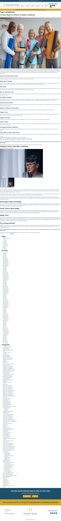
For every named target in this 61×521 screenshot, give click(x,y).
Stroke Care (5, 482)
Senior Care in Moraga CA (7, 444)
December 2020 (6, 330)
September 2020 (6, 333)
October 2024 (5, 277)
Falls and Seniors (6, 400)
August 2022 (5, 307)
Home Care (5, 413)
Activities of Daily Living (9, 462)
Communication (6, 373)
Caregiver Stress (6, 365)
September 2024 (6, 278)
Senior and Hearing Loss (7, 440)
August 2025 (5, 266)
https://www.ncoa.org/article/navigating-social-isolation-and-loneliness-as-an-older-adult (16, 139)
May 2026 (4, 255)
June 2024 (5, 282)
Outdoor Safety (6, 435)
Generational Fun (6, 405)
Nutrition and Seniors (7, 432)
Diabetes (4, 381)
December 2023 (6, 289)
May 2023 (4, 297)
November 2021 (6, 317)
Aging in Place (7, 463)
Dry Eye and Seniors (6, 382)
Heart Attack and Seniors (7, 411)
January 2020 (5, 343)
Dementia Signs (6, 378)
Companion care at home (4, 71)
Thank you (5, 248)
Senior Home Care (6, 460)
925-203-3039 (52, 4)
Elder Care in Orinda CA (7, 389)
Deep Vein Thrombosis (9, 455)
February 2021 (5, 328)
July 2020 (4, 336)
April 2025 (5, 270)
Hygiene (4, 425)
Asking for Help (6, 354)
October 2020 (5, 332)
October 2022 (5, 305)
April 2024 (5, 284)
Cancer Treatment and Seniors (8, 363)
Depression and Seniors (7, 380)
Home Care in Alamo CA (7, 415)
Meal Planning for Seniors (7, 429)
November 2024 (6, 276)
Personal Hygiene (8, 466)
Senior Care (5, 441)
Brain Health (7, 454)
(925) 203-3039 (2, 142)
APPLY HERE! (42, 9)
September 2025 (6, 265)
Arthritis (4, 353)
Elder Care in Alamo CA (7, 385)
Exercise (4, 397)
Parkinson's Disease (6, 436)
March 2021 (5, 327)
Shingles (6, 459)
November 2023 (6, 290)
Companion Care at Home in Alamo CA (26, 144)
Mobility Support (8, 471)
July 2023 (4, 294)
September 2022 (6, 306)
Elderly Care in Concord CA (7, 393)
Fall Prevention (5, 399)
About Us (22, 6)
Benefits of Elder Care (7, 357)
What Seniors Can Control (7, 485)
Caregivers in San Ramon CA (8, 370)
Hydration (5, 424)
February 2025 (5, 273)
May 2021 (4, 324)
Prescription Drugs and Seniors (8, 438)
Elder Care (5, 384)
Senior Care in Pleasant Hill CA (8, 446)
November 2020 (6, 331)
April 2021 (5, 325)
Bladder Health (7, 453)
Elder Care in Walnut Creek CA (8, 390)
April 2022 (5, 312)
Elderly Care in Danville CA (7, 394)
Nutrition (6, 408)
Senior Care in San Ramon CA (8, 447)
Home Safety (5, 422)
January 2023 (5, 301)
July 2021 (4, 322)
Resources (38, 5)
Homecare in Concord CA (7, 423)
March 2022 (5, 313)
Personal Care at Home (9, 464)
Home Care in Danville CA (7, 417)
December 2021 (6, 316)
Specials (4, 247)
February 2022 (5, 314)
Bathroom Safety (6, 355)
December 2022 (6, 302)
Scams (4, 439)
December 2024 (6, 275)
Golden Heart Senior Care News (8, 406)
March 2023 (5, 299)
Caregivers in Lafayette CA (7, 368)
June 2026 (5, 254)
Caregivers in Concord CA (7, 366)
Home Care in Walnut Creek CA (8, 420)
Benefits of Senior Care (7, 359)
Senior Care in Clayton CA (7, 443)
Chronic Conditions (6, 372)
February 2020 (5, 341)
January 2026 (5, 260)
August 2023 (5, 293)
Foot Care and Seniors (7, 404)
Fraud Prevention (8, 469)
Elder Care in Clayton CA (7, 386)
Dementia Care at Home (7, 376)
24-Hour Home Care (6, 346)
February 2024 (5, 286)
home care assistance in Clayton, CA (23, 229)
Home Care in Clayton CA (7, 416)
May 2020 (4, 338)
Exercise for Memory (6, 398)
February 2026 (5, 259)
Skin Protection (6, 477)
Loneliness (35, 144)
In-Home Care (5, 427)
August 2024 (5, 280)
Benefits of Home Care (7, 358)
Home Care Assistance (9, 414)
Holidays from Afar (6, 412)
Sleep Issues (5, 479)
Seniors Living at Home (7, 474)
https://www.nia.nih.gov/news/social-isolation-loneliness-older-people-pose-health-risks (16, 138)
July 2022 (4, 308)
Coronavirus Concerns (7, 375)
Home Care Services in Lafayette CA (9, 421)
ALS (3, 351)
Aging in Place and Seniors (7, 350)
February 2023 (5, 300)
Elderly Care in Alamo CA (7, 391)
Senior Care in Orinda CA (7, 445)
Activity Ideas (5, 347)
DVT (4, 383)
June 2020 (5, 337)
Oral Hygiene (5, 433)
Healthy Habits (6, 232)
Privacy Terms (5, 245)
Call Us (35, 496)
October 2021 (5, 318)
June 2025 (5, 268)
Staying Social (5, 480)
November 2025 (6, 262)
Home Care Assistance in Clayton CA (23, 232)
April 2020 (5, 339)
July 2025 (4, 267)
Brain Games (5, 361)
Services (27, 5)
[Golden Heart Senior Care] (30, 511)
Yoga (4, 486)
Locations (32, 5)
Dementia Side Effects (7, 377)
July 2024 (4, 281)
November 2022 (6, 304)
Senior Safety (5, 468)
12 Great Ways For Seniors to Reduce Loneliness (17, 15)
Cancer (4, 362)
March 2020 (5, 340)
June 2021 (5, 323)
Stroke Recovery (6, 483)
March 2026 (5, 258)
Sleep (6, 409)
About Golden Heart (6, 238)
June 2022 (5, 309)
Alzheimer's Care (6, 352)
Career (42, 5)
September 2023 (6, 292)
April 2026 (5, 257)
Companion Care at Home (7, 374)
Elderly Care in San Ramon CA (8, 396)
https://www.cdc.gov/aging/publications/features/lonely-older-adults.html (13, 137)
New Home (5, 243)
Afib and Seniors (6, 349)
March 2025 (5, 271)
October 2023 (5, 291)
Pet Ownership (5, 437)
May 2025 (4, 269)
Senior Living (13, 144)
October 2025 (5, 263)
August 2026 (5, 252)
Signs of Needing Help (7, 476)
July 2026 (4, 253)
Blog (4, 360)
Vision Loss (5, 484)
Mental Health (11, 232)
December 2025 (6, 261)
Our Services (5, 244)
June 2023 (5, 296)
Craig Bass (19, 16)
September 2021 (6, 320)
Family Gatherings (6, 402)
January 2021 (5, 329)
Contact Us (46, 6)
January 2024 (5, 288)
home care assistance (27, 193)
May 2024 (4, 283)
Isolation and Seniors (7, 428)
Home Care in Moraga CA (7, 419)
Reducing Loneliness (7, 144)
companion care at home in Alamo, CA (23, 141)
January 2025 (5, 274)
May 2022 (4, 310)
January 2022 (5, 315)
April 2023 (5, 298)
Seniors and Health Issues (7, 472)
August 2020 (5, 335)
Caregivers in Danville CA (7, 367)
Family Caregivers (6, 401)
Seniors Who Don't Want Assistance (9, 475)
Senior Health (5, 451)
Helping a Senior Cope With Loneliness (14, 146)
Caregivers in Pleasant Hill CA (8, 369)
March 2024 (5, 285)
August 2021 (5, 321)
